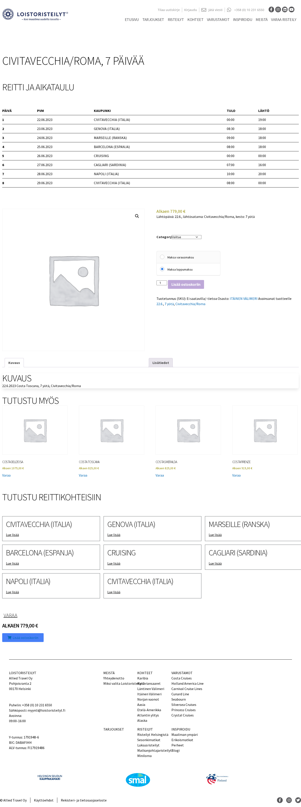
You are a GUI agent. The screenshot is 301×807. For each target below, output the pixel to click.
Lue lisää (12, 534)
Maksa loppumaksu (180, 269)
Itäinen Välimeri (149, 694)
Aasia (141, 704)
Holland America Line (187, 683)
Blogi (175, 750)
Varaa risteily (283, 19)
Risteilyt (176, 19)
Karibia (142, 678)
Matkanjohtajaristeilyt (154, 750)
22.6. (159, 304)
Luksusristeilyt (148, 745)
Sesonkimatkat (148, 740)
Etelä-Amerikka (149, 710)
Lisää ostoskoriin (186, 284)
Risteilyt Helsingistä (152, 734)
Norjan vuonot (148, 699)
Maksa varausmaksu (180, 257)
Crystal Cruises (182, 715)
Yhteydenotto (113, 678)
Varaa (6, 475)
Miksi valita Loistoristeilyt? (120, 683)
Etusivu (132, 19)
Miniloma (144, 755)
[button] (137, 216)
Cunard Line (180, 694)
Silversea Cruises (183, 704)
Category (164, 237)
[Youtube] (291, 9)
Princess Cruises (183, 710)
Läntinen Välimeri (150, 688)
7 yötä (169, 304)
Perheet (177, 745)
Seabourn (178, 699)
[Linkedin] (285, 9)
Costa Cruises (181, 678)
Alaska (142, 720)
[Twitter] (298, 800)
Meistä (262, 19)
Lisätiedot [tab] (160, 362)
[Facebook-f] (271, 9)
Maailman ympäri (184, 734)
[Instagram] (278, 9)
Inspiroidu (242, 19)
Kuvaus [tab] (14, 362)
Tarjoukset (153, 19)
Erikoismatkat (182, 740)
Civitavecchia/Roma (190, 304)
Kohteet (195, 19)
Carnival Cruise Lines (186, 688)
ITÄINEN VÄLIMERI (244, 298)
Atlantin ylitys (148, 715)
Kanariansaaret (149, 683)
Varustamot (218, 19)
